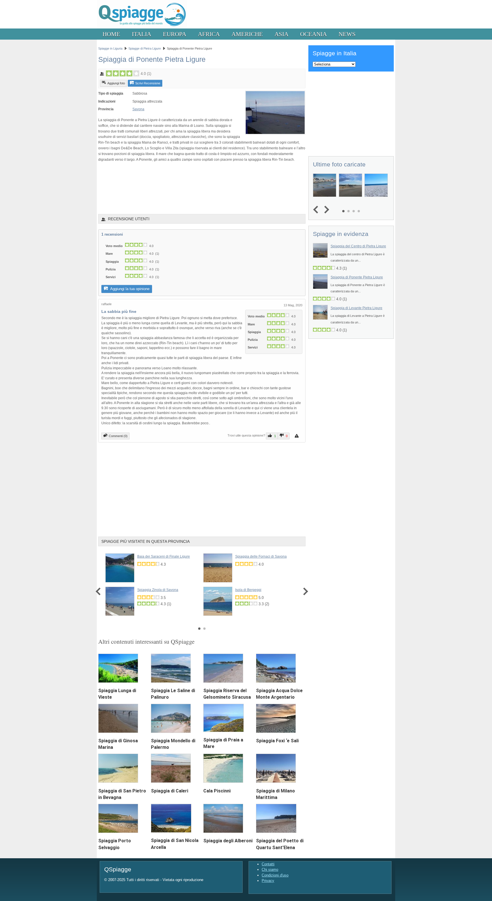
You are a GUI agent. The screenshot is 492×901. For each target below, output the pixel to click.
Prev (99, 592)
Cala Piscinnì (217, 791)
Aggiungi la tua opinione (129, 289)
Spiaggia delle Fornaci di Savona (261, 556)
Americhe (247, 34)
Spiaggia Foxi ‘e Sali (277, 740)
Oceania (313, 34)
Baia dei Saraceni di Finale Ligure (163, 556)
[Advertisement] (202, 188)
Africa (209, 34)
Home (111, 34)
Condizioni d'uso (275, 875)
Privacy (268, 880)
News (347, 34)
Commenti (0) (118, 436)
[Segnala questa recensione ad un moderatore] (297, 436)
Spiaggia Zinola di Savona (157, 590)
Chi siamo (270, 869)
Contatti (268, 864)
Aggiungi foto (116, 83)
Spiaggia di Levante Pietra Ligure (356, 308)
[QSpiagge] (142, 27)
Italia (141, 34)
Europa (174, 34)
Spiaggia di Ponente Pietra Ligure (357, 277)
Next (304, 592)
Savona (138, 109)
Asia (281, 34)
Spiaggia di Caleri (169, 791)
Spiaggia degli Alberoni (228, 840)
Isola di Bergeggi (248, 590)
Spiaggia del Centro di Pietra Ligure (358, 246)
